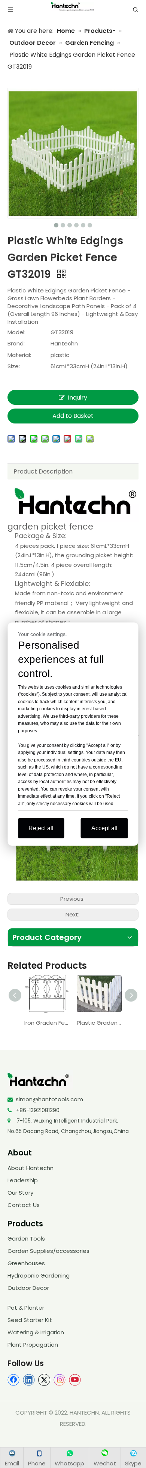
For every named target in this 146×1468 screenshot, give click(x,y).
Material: (19, 355)
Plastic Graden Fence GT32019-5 (99, 1023)
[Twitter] (44, 1380)
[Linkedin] (29, 1380)
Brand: (16, 343)
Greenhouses (26, 1263)
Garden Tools (26, 1238)
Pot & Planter (25, 1308)
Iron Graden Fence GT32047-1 (46, 1023)
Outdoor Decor (28, 1288)
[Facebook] (13, 1380)
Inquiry (77, 397)
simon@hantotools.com (49, 1099)
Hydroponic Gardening (38, 1275)
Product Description (43, 471)
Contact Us (23, 1205)
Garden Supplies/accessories (48, 1251)
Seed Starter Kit (29, 1320)
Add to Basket (73, 416)
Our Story (20, 1193)
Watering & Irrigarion (35, 1332)
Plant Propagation (32, 1344)
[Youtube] (75, 1380)
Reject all (41, 828)
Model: (16, 332)
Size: (13, 366)
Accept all (104, 828)
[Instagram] (60, 1380)
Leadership (22, 1180)
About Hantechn (30, 1168)
